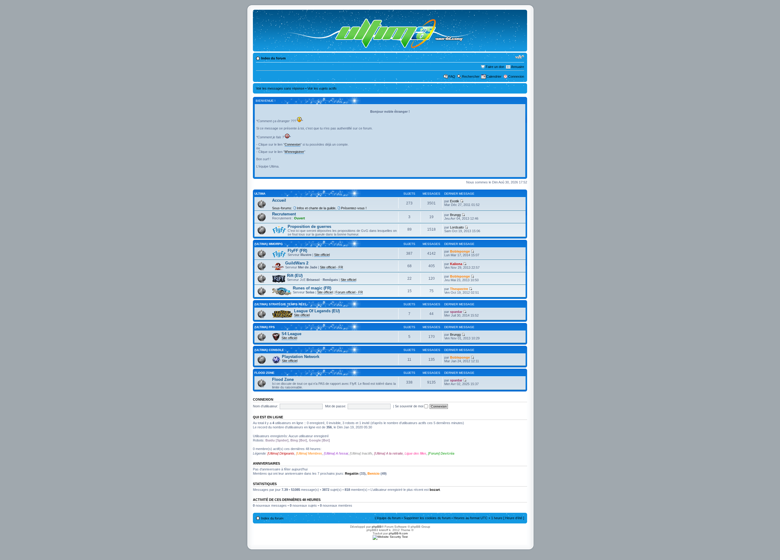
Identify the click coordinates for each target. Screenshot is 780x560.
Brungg (455, 215)
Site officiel (322, 255)
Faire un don (495, 67)
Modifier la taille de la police (519, 57)
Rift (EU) (295, 275)
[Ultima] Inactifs (361, 453)
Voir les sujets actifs (322, 88)
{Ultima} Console (269, 350)
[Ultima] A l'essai (336, 453)
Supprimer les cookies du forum (427, 518)
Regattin (352, 473)
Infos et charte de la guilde (316, 208)
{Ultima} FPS (264, 327)
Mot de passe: (335, 406)
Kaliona (456, 264)
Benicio (373, 473)
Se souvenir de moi (409, 406)
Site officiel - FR (331, 267)
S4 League (291, 333)
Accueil (279, 200)
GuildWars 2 (296, 263)
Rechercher (471, 76)
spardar (456, 312)
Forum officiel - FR (349, 292)
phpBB (376, 526)
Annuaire (517, 67)
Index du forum (273, 58)
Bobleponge (460, 251)
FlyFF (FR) (297, 250)
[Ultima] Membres (309, 453)
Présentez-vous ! (354, 208)
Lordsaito (457, 227)
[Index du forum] (373, 30)
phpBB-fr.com (398, 533)
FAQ (451, 76)
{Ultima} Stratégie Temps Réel (280, 304)
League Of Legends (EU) (317, 311)
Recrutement (284, 214)
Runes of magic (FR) (312, 288)
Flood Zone (264, 372)
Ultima (259, 193)
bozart (435, 489)
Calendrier (494, 76)
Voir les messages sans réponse (280, 88)
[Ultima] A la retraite (388, 453)
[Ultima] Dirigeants (281, 453)
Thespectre (459, 289)
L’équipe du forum (388, 518)
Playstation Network (300, 356)
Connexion (516, 76)
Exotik (454, 201)
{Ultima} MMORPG (268, 244)
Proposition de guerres (309, 226)
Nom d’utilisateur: (265, 406)
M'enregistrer (294, 152)
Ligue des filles (415, 453)
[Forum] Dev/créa (441, 453)
